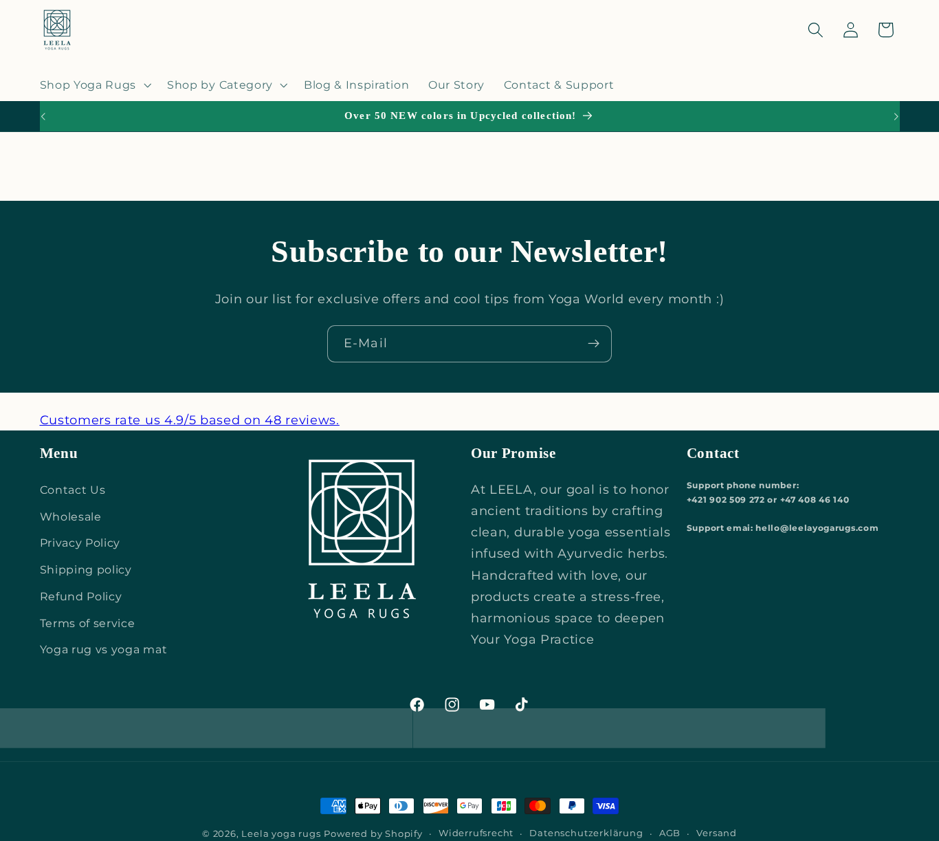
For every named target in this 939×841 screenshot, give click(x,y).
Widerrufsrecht (476, 833)
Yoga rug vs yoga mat (104, 649)
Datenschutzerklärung (586, 833)
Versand (716, 833)
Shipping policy (86, 569)
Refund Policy (81, 596)
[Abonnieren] (593, 343)
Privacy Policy (80, 542)
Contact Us (73, 489)
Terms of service (87, 623)
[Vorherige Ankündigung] (42, 116)
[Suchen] (815, 29)
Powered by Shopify (373, 834)
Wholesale (71, 516)
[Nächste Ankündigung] (896, 116)
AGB (670, 833)
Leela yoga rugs (280, 834)
